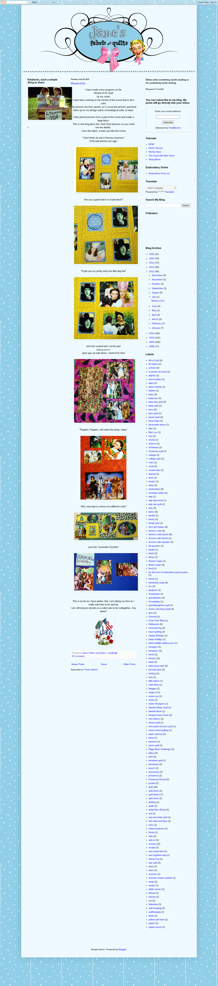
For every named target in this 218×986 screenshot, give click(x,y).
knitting (152, 673)
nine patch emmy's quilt (160, 726)
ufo (150, 900)
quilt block (154, 791)
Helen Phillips (155, 639)
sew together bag (157, 855)
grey (151, 613)
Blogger (122, 949)
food (151, 568)
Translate (169, 192)
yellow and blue (156, 919)
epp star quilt (155, 504)
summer (153, 874)
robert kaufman (156, 828)
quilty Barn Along (157, 809)
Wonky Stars (155, 151)
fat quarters (154, 546)
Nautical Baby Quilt (158, 707)
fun (150, 586)
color (151, 462)
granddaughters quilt (159, 605)
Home (104, 664)
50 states (153, 364)
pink (151, 756)
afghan (152, 375)
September (158, 288)
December (157, 275)
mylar (151, 700)
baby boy (153, 398)
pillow (151, 753)
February (157, 323)
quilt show (154, 798)
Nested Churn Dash (159, 715)
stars (151, 866)
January (156, 328)
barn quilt (153, 413)
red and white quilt (158, 817)
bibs (151, 428)
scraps (152, 847)
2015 (152, 258)
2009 (152, 342)
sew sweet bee (156, 851)
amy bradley (155, 379)
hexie (151, 654)
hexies (152, 658)
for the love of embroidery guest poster (168, 572)
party (151, 737)
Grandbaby (154, 601)
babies (152, 390)
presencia (153, 775)
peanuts (153, 741)
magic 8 (153, 692)
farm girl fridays (156, 527)
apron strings (155, 386)
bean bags (154, 421)
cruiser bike (154, 470)
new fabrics (154, 718)
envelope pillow (156, 493)
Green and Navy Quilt (159, 609)
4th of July (154, 360)
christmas (153, 447)
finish (151, 553)
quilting (152, 802)
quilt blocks (154, 794)
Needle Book (155, 711)
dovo (151, 477)
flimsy (151, 557)
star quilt (153, 862)
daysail (152, 474)
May (154, 310)
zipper (152, 923)
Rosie (151, 832)
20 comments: (78, 656)
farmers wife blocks (158, 538)
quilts (151, 806)
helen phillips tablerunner (161, 643)
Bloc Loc (153, 432)
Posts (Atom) (91, 669)
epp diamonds (156, 500)
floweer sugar (155, 561)
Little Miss (154, 684)
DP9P (151, 144)
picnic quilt (154, 745)
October (156, 284)
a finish (152, 368)
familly (152, 515)
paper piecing (155, 734)
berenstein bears (157, 424)
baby (151, 394)
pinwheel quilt (155, 760)
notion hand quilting (158, 730)
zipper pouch (155, 927)
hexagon (153, 647)
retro (151, 825)
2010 (152, 337)
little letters (154, 681)
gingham (153, 590)
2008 (152, 346)
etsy (151, 508)
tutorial (152, 896)
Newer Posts (77, 664)
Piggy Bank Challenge (160, 749)
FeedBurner (175, 127)
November (157, 279)
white (151, 915)
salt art (152, 840)
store (151, 870)
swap (151, 881)
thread (152, 893)
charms (152, 443)
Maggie (152, 688)
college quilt (155, 458)
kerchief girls (155, 669)
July (154, 297)
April (154, 315)
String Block (155, 159)
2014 (152, 262)
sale (151, 836)
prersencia (154, 772)
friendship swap (156, 582)
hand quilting (155, 631)
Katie (151, 662)
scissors (153, 844)
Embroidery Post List (159, 173)
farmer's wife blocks (159, 534)
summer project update (160, 878)
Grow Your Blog (156, 620)
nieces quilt (154, 722)
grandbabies (155, 597)
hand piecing (155, 628)
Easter (152, 481)
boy (150, 436)
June (155, 306)
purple (152, 783)
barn (151, 409)
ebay (151, 485)
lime (151, 677)
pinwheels (154, 764)
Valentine (153, 904)
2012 (152, 271)
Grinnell (152, 616)
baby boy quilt (156, 402)
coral (151, 466)
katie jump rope (156, 665)
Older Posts (129, 664)
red (150, 813)
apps (151, 383)
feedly (152, 549)
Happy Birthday (156, 635)
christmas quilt (156, 451)
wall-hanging (155, 908)
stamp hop (154, 859)
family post (154, 523)
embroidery (154, 489)
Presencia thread (157, 779)
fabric (151, 511)
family (151, 519)
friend (151, 578)
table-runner (155, 889)
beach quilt (154, 417)
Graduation (154, 594)
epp (150, 496)
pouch (152, 768)
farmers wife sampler (159, 542)
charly (152, 439)
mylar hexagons (157, 703)
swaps (152, 885)
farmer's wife (155, 530)
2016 (152, 254)
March (155, 319)
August (156, 292)
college (152, 455)
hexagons (153, 650)
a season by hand (158, 371)
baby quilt (153, 405)
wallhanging (155, 912)
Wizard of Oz (78, 83)
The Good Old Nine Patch (162, 155)
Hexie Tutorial (155, 148)
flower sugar (155, 564)
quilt (151, 787)
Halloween (154, 624)
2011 (152, 333)
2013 (152, 267)
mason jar (154, 696)
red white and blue (158, 821)
